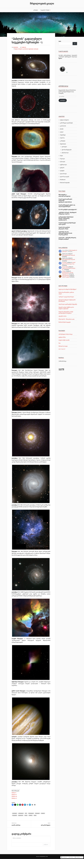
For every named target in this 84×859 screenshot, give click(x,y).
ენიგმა (61, 129)
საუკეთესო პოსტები (45, 10)
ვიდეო (61, 132)
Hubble (30, 815)
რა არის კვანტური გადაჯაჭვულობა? (68, 209)
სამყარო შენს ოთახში (64, 340)
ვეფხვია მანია (62, 337)
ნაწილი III (14, 796)
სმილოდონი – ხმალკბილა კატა (66, 319)
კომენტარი (46, 844)
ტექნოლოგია (63, 164)
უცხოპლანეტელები (67, 149)
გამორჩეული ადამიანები (66, 123)
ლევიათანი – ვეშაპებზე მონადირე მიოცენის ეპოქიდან (67, 238)
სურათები (36, 48)
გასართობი (25, 48)
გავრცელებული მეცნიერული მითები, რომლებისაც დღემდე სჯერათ (66, 218)
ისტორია (62, 137)
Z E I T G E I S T (62, 349)
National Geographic (65, 182)
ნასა (26, 813)
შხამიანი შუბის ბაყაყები (65, 322)
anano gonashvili (65, 275)
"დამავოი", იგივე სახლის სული (66, 296)
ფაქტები (62, 170)
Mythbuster (63, 179)
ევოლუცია (64, 146)
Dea (59, 343)
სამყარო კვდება (65, 276)
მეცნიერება (31, 48)
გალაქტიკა (15, 813)
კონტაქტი (35, 10)
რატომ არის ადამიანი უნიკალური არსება (64, 228)
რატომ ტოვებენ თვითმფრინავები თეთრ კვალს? (67, 223)
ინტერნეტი (63, 135)
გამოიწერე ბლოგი (63, 86)
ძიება (60, 41)
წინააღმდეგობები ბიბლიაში (68, 255)
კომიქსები (62, 140)
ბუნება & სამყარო (19, 48)
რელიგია (62, 158)
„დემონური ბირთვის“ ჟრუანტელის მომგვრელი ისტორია (67, 213)
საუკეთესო (15, 815)
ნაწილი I (14, 792)
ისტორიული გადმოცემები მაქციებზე (68, 304)
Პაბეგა (63, 271)
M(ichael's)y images (63, 346)
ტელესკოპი (21, 815)
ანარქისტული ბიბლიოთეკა (66, 334)
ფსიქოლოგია (65, 152)
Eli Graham (64, 262)
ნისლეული (37, 813)
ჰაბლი (26, 815)
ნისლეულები (31, 813)
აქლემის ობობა (62, 316)
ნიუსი (61, 155)
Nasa (35, 815)
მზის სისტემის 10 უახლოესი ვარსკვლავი (64, 195)
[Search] (75, 43)
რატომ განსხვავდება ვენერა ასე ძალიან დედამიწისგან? (67, 205)
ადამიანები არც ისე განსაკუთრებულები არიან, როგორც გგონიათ (65, 233)
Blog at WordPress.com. (42, 856)
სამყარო (43, 813)
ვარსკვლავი (21, 813)
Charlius (24, 47)
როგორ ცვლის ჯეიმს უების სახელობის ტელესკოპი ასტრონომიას (65, 200)
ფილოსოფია (63, 173)
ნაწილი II (14, 794)
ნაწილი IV (14, 798)
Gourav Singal (65, 266)
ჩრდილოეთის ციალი (42, 3)
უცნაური (62, 167)
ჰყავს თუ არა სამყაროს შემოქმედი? (67, 289)
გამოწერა (62, 100)
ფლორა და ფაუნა (64, 176)
